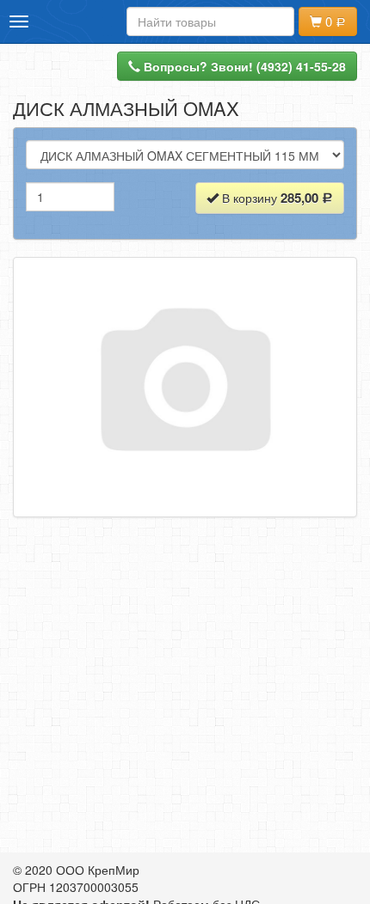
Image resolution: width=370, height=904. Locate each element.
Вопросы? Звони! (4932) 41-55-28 (243, 66)
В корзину (268, 197)
